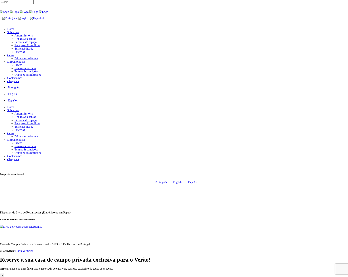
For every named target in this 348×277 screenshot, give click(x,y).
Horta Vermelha (24, 250)
